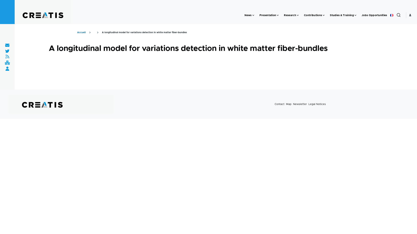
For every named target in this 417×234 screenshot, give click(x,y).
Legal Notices (317, 104)
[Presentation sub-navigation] (277, 15)
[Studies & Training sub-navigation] (355, 15)
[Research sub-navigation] (297, 15)
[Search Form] (398, 15)
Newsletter (300, 104)
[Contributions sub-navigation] (323, 15)
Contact (279, 104)
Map (288, 104)
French (391, 15)
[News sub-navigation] (253, 15)
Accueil (81, 32)
